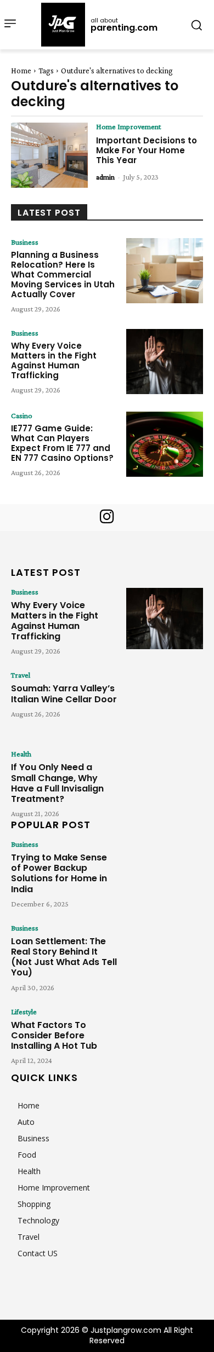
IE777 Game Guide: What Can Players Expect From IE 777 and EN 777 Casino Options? (62, 443)
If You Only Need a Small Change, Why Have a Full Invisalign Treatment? (57, 783)
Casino (21, 415)
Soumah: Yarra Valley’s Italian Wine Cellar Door (64, 693)
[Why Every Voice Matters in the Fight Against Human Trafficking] (164, 361)
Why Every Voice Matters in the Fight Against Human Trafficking (54, 360)
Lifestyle (24, 1011)
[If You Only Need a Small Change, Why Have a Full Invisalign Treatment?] (164, 780)
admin (105, 176)
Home (21, 70)
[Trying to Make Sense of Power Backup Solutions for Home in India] (164, 871)
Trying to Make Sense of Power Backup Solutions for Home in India (59, 873)
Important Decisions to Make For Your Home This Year (146, 150)
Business (24, 242)
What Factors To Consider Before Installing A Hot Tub (54, 1035)
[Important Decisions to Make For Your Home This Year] (49, 155)
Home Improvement (128, 126)
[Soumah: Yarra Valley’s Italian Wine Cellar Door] (164, 701)
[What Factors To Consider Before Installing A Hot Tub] (164, 1038)
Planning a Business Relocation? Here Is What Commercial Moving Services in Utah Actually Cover (63, 274)
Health (21, 754)
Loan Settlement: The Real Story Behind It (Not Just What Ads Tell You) (64, 957)
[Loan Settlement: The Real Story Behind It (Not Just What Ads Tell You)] (164, 954)
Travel (20, 675)
